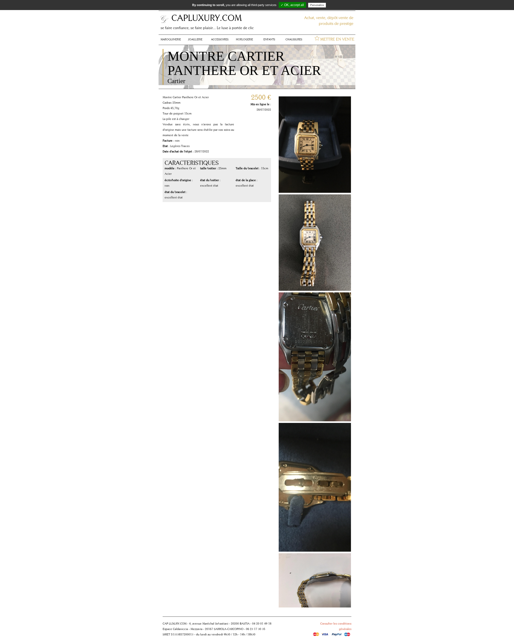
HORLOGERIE (244, 39)
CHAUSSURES (294, 39)
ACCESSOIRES (219, 39)
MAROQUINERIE (171, 39)
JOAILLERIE (195, 39)
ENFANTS (269, 39)
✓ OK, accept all (292, 5)
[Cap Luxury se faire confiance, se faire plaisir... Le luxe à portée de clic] (165, 22)
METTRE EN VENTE (337, 39)
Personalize (317, 5)
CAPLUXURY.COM (206, 17)
